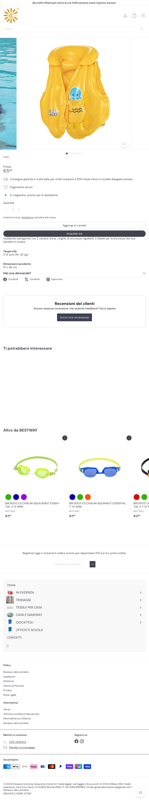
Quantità (8, 203)
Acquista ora (74, 233)
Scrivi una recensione (74, 317)
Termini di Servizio (13, 685)
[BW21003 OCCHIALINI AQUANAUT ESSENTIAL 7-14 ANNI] (99, 478)
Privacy (7, 690)
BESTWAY (28, 430)
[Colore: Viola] (24, 497)
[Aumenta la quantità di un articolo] (19, 210)
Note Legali (9, 695)
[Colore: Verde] (8, 497)
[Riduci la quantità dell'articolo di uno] (6, 210)
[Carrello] (134, 15)
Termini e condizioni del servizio (21, 714)
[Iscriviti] (92, 564)
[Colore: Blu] (16, 497)
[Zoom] (124, 144)
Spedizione (27, 217)
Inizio (6, 157)
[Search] (142, 28)
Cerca (6, 709)
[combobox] (74, 28)
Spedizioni (9, 676)
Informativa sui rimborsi (17, 718)
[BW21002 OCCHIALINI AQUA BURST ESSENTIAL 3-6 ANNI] (35, 478)
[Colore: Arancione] (88, 497)
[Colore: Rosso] (136, 497)
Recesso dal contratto (16, 672)
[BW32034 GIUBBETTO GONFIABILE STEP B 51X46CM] (27, 386)
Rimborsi (8, 681)
